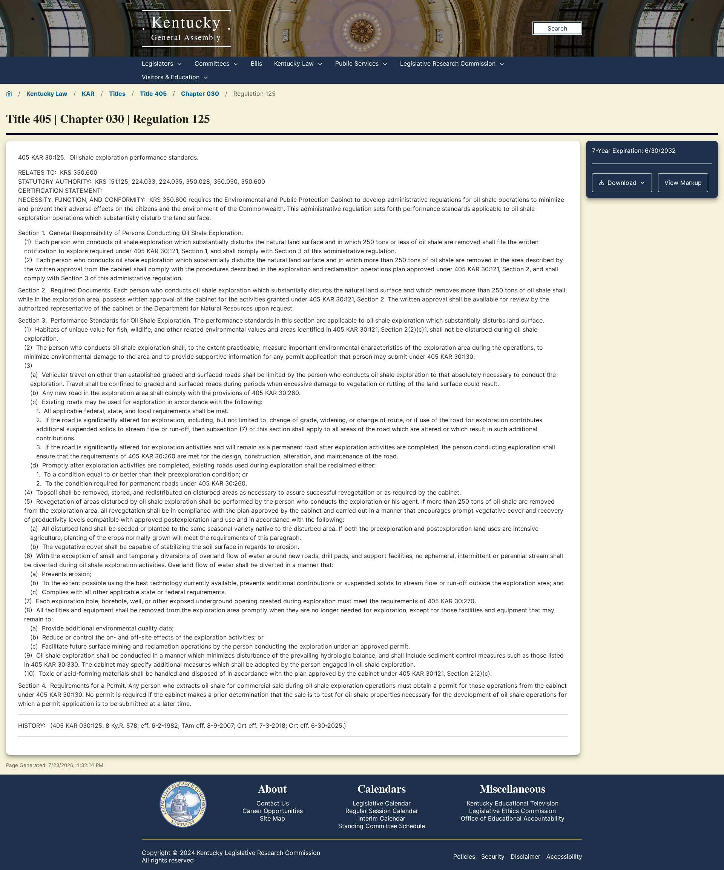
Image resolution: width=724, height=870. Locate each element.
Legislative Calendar (382, 803)
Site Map (272, 818)
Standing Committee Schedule (381, 826)
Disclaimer (525, 856)
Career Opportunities (272, 811)
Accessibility (564, 856)
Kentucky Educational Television (512, 803)
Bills (256, 63)
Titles (117, 93)
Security (493, 856)
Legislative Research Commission (448, 63)
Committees (213, 63)
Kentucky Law (295, 63)
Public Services (357, 63)
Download (622, 182)
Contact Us (272, 803)
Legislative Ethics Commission (512, 811)
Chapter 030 (200, 93)
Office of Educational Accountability (512, 818)
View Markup (683, 182)
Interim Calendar (381, 818)
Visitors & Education (171, 77)
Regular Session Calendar (381, 811)
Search (557, 28)
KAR (88, 93)
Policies (464, 856)
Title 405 (153, 93)
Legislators (158, 63)
